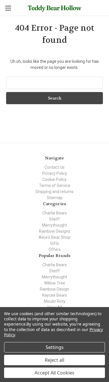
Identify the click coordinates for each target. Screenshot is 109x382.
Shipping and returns (54, 191)
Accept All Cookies (54, 373)
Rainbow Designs (54, 231)
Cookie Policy (54, 179)
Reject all (54, 360)
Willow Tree (54, 283)
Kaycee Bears (54, 295)
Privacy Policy (54, 173)
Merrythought (54, 225)
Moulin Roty (54, 301)
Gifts (54, 243)
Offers (55, 249)
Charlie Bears (54, 213)
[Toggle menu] (8, 8)
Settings (55, 347)
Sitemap (54, 197)
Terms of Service (54, 185)
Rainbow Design (54, 289)
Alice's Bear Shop (54, 237)
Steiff (54, 219)
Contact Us (54, 167)
